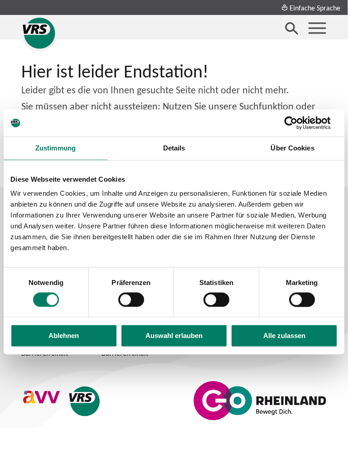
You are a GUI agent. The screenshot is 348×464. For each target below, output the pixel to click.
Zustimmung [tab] (55, 148)
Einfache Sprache (315, 7)
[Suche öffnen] (292, 28)
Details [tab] (174, 148)
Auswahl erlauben (174, 336)
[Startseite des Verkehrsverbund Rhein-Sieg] (39, 33)
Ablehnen (63, 336)
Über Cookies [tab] (292, 148)
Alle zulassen (284, 336)
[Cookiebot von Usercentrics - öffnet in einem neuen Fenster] (298, 123)
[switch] (131, 299)
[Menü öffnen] (317, 28)
